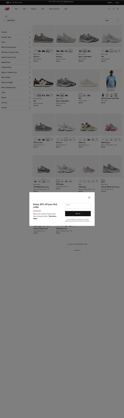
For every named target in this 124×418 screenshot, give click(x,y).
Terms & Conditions (85, 221)
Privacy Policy (73, 221)
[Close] (89, 197)
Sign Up (78, 213)
